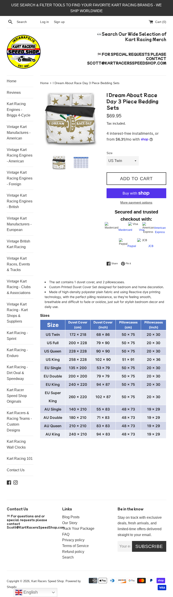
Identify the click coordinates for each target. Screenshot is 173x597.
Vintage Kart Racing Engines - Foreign (19, 178)
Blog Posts (71, 517)
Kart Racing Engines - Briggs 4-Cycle (18, 109)
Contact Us (16, 470)
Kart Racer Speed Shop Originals (17, 395)
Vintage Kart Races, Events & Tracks (18, 264)
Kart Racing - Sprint (17, 336)
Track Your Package (78, 528)
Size (109, 153)
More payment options (136, 202)
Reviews (14, 92)
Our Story (69, 523)
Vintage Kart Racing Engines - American (19, 155)
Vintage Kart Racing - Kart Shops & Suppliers (17, 312)
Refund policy (73, 552)
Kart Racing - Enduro (17, 353)
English (30, 592)
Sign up (59, 22)
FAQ (65, 534)
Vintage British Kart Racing (18, 244)
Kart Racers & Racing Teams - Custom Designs (19, 421)
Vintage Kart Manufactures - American (18, 132)
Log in (44, 22)
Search (68, 557)
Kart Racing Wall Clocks (16, 444)
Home (11, 81)
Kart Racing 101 (20, 458)
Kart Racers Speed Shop (47, 581)
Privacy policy (73, 540)
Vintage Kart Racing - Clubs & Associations (19, 287)
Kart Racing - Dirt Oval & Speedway (17, 372)
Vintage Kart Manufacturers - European (19, 224)
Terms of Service (75, 546)
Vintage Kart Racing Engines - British (19, 201)
